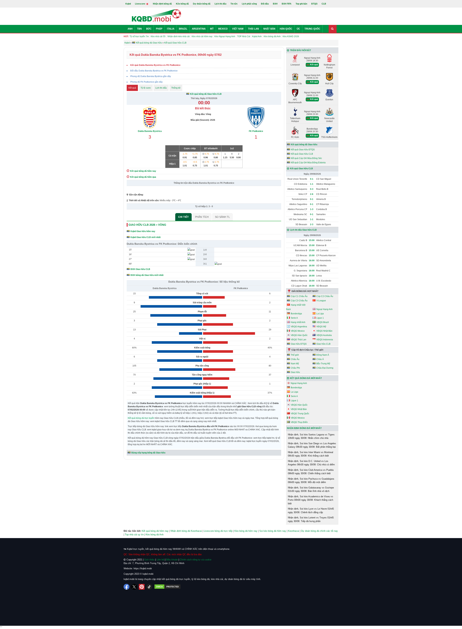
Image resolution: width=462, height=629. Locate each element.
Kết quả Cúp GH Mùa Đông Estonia (308, 162)
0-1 (311, 179)
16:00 (312, 260)
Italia (170, 28)
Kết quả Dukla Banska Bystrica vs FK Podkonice (155, 65)
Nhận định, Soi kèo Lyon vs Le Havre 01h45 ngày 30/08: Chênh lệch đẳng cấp (311, 510)
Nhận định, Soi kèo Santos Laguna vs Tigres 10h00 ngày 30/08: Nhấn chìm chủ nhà (311, 436)
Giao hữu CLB (323, 344)
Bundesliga (296, 313)
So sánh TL (222, 216)
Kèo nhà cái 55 (158, 36)
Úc (298, 28)
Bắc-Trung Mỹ (323, 363)
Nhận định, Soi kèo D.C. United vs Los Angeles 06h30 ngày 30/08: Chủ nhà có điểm (311, 463)
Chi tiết (183, 216)
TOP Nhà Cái (243, 36)
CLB (324, 4)
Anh (130, 28)
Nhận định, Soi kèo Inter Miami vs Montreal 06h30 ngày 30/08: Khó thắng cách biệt (310, 454)
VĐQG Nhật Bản (324, 331)
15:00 (312, 240)
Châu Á (320, 359)
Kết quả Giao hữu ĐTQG (303, 149)
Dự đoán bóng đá (201, 4)
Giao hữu (295, 372)
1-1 (311, 184)
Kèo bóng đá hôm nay (245, 531)
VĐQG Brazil (322, 322)
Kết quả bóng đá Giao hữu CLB (206, 94)
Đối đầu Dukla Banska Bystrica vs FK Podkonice (154, 70)
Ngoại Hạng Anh (324, 309)
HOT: (126, 36)
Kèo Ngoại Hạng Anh (224, 36)
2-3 (311, 224)
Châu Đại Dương (324, 368)
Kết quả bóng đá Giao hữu (304, 144)
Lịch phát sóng (249, 4)
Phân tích (202, 216)
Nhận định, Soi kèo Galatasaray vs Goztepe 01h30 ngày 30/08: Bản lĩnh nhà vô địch (311, 489)
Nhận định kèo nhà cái (178, 36)
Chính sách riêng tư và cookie (195, 559)
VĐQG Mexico (298, 331)
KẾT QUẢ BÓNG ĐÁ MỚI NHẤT (306, 378)
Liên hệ (160, 559)
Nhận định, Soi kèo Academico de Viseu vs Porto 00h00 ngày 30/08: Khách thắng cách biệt (310, 500)
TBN (139, 28)
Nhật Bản (269, 28)
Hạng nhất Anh (298, 322)
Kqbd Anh (257, 36)
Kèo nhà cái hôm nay (202, 36)
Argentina (199, 28)
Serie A (294, 318)
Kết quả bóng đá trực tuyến (141, 418)
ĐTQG (314, 4)
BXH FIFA (286, 4)
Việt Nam (237, 28)
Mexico (223, 28)
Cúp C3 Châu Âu (299, 300)
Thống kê (175, 88)
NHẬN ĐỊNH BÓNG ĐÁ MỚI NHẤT (304, 428)
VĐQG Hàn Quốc (299, 335)
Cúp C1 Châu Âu (299, 296)
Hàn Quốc (286, 28)
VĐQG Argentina (299, 326)
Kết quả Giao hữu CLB (302, 154)
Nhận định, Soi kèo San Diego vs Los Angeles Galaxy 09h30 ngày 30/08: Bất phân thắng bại (312, 445)
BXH (275, 4)
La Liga (320, 313)
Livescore (140, 4)
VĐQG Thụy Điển (299, 422)
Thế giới (295, 355)
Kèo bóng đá (182, 4)
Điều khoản (172, 559)
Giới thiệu (149, 559)
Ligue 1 (320, 318)
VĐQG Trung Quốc (300, 413)
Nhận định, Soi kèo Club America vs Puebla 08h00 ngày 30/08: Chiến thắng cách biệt (311, 472)
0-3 (311, 189)
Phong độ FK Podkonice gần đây (146, 82)
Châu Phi (295, 368)
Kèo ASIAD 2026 (291, 36)
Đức (148, 28)
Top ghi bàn (301, 4)
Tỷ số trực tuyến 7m (139, 36)
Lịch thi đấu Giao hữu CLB (303, 230)
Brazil (183, 28)
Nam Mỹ (295, 363)
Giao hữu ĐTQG (299, 344)
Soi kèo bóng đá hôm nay (272, 531)
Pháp (159, 28)
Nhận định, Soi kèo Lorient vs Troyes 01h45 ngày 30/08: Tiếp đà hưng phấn (311, 519)
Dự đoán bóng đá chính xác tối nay (319, 531)
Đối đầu (265, 4)
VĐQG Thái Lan (298, 339)
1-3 (311, 209)
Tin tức (234, 4)
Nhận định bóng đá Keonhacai (186, 531)
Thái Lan (253, 28)
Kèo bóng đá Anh (272, 36)
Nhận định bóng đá (162, 4)
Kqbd (128, 4)
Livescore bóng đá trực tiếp (218, 531)
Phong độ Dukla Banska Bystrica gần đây (150, 76)
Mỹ (212, 28)
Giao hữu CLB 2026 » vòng (147, 224)
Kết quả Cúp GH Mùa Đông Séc (306, 158)
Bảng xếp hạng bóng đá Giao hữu (148, 452)
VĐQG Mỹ (321, 326)
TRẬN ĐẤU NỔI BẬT (300, 50)
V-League (321, 300)
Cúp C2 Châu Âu (324, 296)
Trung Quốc (312, 28)
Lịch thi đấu (220, 4)
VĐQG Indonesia (324, 339)
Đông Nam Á (322, 355)
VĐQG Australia (324, 335)
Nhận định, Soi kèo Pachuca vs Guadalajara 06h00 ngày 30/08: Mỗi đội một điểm (311, 480)
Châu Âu (295, 359)
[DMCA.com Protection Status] (167, 587)
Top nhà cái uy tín (134, 534)
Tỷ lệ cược (146, 88)
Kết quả (132, 88)
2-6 (311, 194)
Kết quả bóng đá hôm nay (155, 531)
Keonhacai (293, 531)
